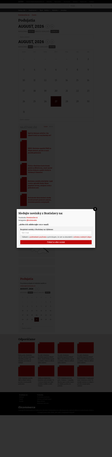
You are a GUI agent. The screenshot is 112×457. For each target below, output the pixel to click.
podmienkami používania (38, 237)
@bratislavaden (32, 220)
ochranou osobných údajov (83, 237)
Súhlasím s (25, 237)
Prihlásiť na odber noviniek (56, 242)
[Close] (95, 209)
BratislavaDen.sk (32, 218)
